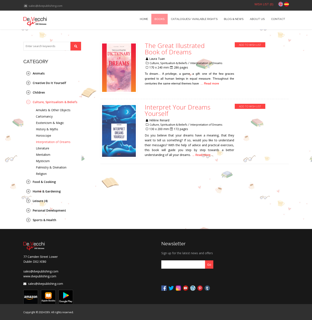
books (159, 19)
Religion (41, 174)
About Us (257, 19)
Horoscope (43, 135)
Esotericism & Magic (50, 123)
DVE (56, 20)
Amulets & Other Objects (53, 110)
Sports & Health (44, 220)
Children (39, 92)
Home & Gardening (47, 191)
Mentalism (43, 155)
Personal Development (49, 210)
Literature (42, 148)
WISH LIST (263, 4)
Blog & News (233, 19)
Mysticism (43, 161)
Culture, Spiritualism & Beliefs (55, 102)
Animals (39, 73)
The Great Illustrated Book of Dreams (175, 48)
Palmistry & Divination (51, 167)
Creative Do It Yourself (49, 83)
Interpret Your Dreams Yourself (177, 110)
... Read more (210, 83)
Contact (278, 19)
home (144, 19)
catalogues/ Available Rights (194, 19)
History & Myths (47, 129)
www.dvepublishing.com (39, 276)
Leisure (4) (40, 201)
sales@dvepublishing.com (40, 271)
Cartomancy (44, 116)
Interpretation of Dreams (53, 142)
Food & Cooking (44, 182)
